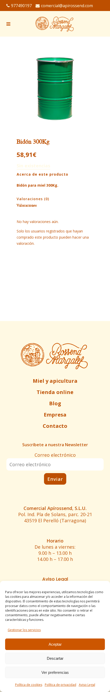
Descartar (55, 658)
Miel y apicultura (55, 380)
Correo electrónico (55, 455)
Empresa (55, 414)
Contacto (55, 425)
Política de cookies (28, 685)
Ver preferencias (55, 672)
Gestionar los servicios (24, 630)
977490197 (21, 5)
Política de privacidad (60, 685)
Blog (55, 403)
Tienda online (55, 392)
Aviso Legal (87, 685)
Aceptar (55, 644)
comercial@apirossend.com (67, 5)
